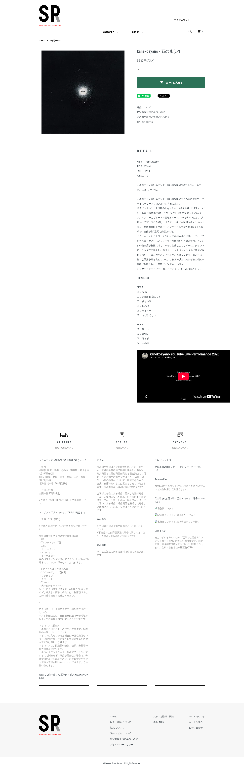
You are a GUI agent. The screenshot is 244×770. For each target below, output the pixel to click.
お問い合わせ (196, 727)
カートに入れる (174, 82)
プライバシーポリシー (121, 744)
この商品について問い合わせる (153, 117)
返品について (144, 107)
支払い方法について (120, 733)
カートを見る (196, 722)
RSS (155, 722)
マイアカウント (182, 20)
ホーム (42, 40)
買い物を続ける (145, 121)
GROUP (135, 32)
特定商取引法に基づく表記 (151, 112)
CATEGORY (108, 32)
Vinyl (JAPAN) (55, 40)
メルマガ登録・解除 (163, 716)
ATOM (161, 722)
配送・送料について (120, 722)
